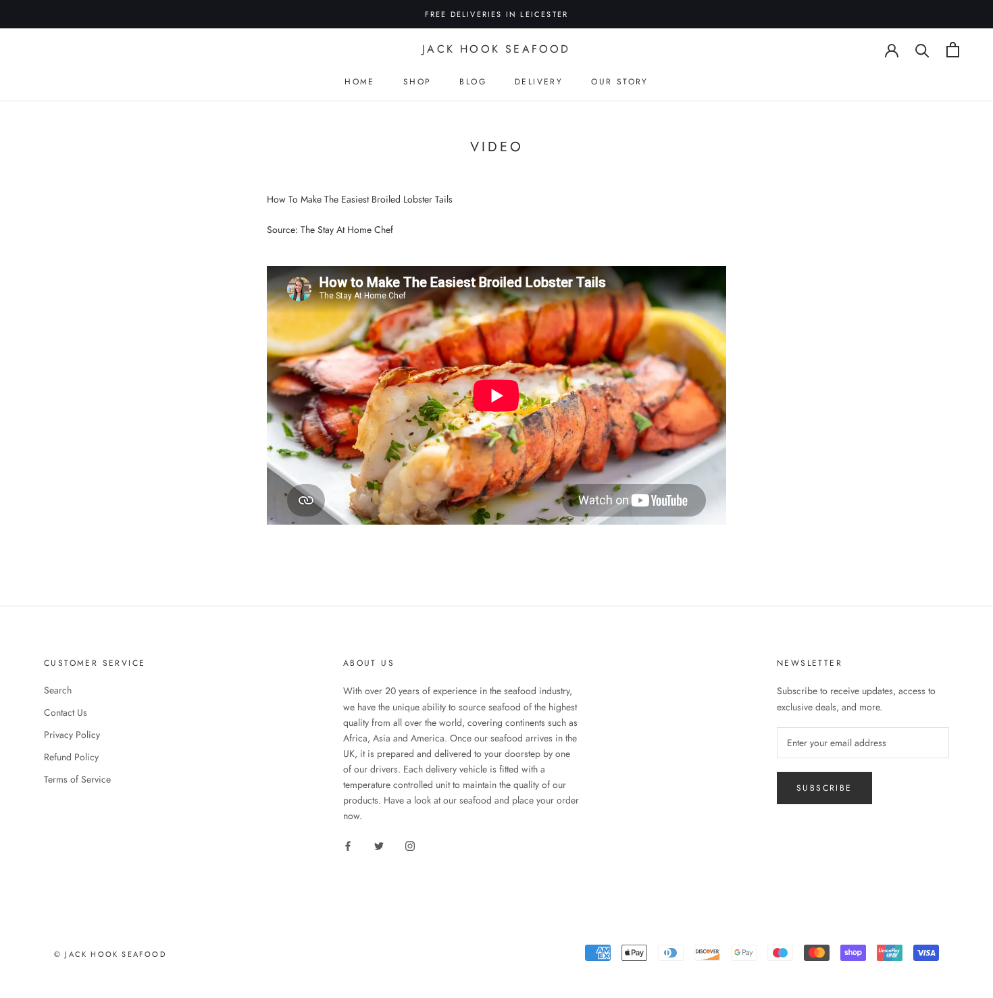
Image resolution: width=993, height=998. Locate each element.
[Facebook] (348, 845)
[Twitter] (379, 845)
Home (360, 82)
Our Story (619, 82)
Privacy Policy (72, 734)
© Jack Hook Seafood (110, 954)
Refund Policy (71, 757)
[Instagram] (410, 845)
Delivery (539, 82)
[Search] (922, 50)
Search (58, 690)
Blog (472, 82)
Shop (417, 82)
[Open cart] (952, 49)
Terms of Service (77, 779)
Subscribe (824, 788)
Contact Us (65, 712)
